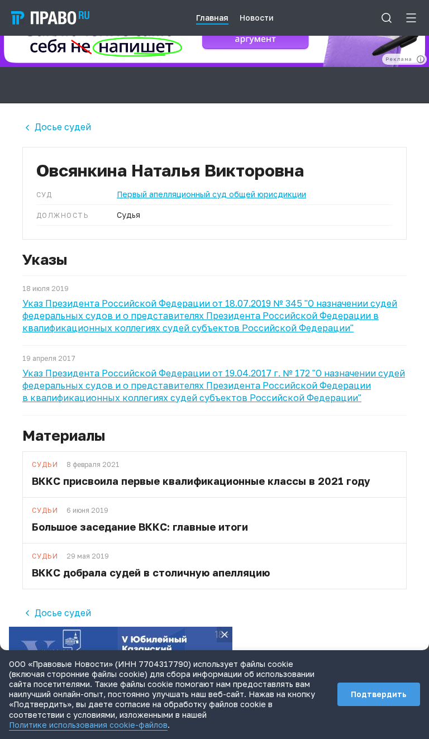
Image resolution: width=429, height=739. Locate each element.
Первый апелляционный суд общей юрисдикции (211, 194)
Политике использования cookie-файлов (88, 725)
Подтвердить (379, 694)
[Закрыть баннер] (224, 634)
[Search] (386, 18)
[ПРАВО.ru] (50, 18)
